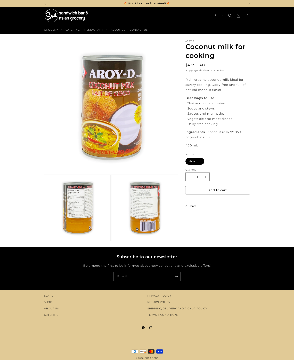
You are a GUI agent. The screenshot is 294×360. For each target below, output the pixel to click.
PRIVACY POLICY (159, 295)
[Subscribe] (176, 276)
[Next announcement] (249, 3)
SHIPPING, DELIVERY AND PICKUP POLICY (177, 308)
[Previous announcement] (45, 3)
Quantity (191, 169)
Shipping (191, 70)
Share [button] (193, 206)
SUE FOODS (151, 358)
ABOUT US (51, 308)
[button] (52, 30)
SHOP (48, 302)
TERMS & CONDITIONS (162, 315)
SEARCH (50, 295)
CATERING (51, 315)
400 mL (195, 161)
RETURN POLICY (159, 302)
